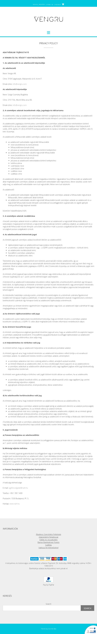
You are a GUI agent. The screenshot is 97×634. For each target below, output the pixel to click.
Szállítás (48, 545)
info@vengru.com (20, 84)
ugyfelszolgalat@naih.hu (18, 488)
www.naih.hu (15, 504)
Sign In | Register (39, 4)
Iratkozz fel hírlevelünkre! (48, 547)
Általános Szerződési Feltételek (48, 534)
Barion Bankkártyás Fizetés (48, 542)
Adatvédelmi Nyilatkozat (48, 537)
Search (48, 604)
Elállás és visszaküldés (49, 539)
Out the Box (52, 629)
